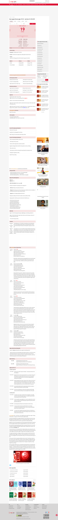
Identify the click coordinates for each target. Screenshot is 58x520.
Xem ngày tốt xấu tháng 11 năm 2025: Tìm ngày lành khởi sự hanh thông (31, 499)
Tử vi (14, 4)
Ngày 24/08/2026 (25, 474)
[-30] (17, 26)
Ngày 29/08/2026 (12, 474)
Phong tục (43, 4)
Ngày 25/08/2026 (25, 473)
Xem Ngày (11, 21)
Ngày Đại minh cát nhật (40, 67)
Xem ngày (12, 4)
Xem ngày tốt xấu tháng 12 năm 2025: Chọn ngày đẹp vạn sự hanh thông (44, 87)
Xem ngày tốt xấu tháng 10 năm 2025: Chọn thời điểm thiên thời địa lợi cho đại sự (45, 96)
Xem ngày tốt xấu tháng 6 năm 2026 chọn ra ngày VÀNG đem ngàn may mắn (22, 488)
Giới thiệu (17, 518)
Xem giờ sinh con (39, 45)
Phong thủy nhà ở (27, 508)
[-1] (10, 30)
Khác (45, 4)
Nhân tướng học (28, 4)
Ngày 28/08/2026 (12, 476)
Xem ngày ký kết (39, 63)
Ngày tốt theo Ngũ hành (40, 43)
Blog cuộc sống (36, 4)
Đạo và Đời (32, 4)
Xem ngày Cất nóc (39, 58)
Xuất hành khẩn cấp (39, 47)
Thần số (40, 4)
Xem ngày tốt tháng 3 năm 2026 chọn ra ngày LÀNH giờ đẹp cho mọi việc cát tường (13, 499)
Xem (32, 23)
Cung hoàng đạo (20, 4)
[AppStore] (46, 518)
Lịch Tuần (15, 21)
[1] (35, 30)
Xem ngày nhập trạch (40, 56)
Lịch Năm (23, 21)
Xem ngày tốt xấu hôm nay (13, 473)
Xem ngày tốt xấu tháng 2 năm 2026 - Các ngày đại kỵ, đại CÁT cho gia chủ (22, 499)
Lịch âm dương (12, 50)
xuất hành (12, 247)
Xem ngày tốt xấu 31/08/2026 (14, 471)
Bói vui (16, 4)
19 (22, 29)
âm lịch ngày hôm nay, (14, 168)
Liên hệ (29, 518)
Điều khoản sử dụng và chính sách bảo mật (23, 518)
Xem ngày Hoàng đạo (40, 65)
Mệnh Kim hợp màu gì (28, 509)
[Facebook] (45, 512)
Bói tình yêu (35, 508)
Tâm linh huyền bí (44, 508)
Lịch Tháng (18, 21)
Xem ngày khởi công (39, 52)
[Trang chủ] (9, 4)
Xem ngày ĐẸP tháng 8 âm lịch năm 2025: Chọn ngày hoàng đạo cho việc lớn (44, 105)
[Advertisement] (22, 70)
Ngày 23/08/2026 (25, 476)
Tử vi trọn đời (18, 508)
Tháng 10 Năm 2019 (22, 25)
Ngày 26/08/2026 (25, 471)
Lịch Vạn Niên (11, 415)
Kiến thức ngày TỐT (39, 69)
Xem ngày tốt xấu (12, 110)
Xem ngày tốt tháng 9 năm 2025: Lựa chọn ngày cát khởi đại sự (44, 100)
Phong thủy (24, 4)
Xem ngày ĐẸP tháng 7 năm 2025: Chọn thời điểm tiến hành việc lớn (45, 109)
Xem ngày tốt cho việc (11, 508)
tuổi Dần (24, 107)
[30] (27, 26)
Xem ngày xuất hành (39, 54)
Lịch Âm (26, 21)
